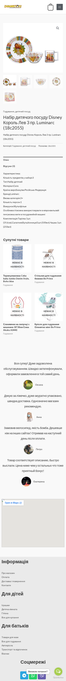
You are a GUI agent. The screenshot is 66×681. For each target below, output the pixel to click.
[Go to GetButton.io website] (58, 678)
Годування (8, 111)
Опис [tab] (6, 159)
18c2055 (52, 146)
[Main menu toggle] (60, 7)
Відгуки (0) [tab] (9, 166)
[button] (58, 28)
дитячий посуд (22, 111)
